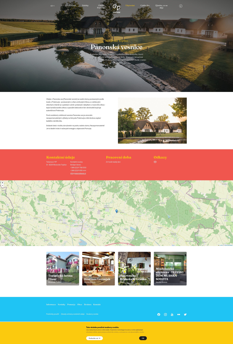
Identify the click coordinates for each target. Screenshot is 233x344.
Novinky (61, 304)
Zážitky (85, 5)
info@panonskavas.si (78, 173)
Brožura (87, 304)
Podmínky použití (52, 314)
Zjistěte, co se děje (161, 6)
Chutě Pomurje (101, 6)
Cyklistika (144, 5)
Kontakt (97, 304)
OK (143, 338)
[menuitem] (70, 6)
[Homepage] (116, 9)
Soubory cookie (92, 314)
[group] (62, 269)
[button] (189, 121)
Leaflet (221, 245)
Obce (79, 304)
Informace (51, 304)
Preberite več (93, 338)
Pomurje (71, 304)
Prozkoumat (70, 5)
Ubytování (130, 5)
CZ (52, 6)
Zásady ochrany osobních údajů (72, 314)
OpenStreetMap (229, 245)
